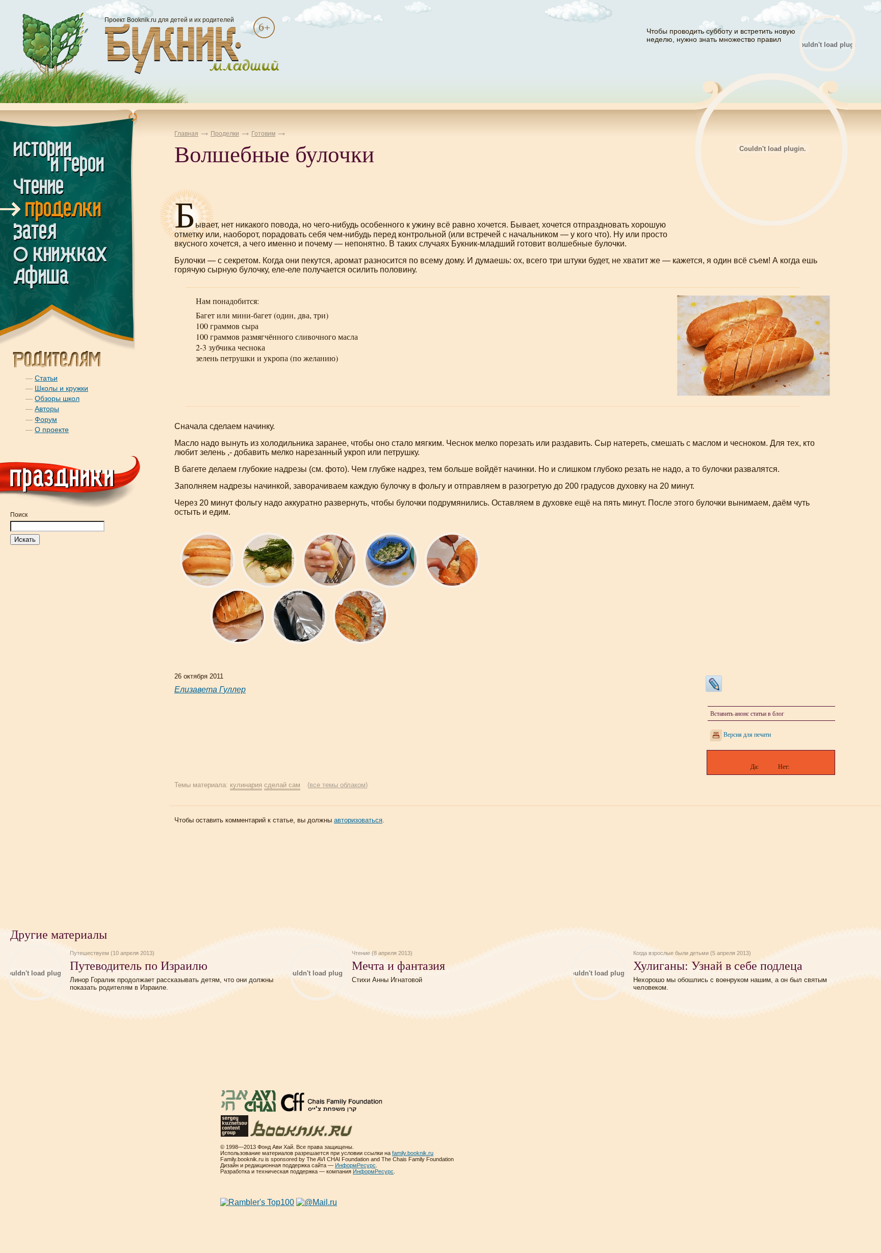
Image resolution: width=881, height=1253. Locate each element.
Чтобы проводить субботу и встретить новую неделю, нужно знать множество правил (720, 35)
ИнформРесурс (355, 1165)
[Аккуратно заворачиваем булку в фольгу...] (238, 641)
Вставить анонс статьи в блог (747, 713)
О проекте (52, 429)
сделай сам (282, 785)
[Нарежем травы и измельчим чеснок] (269, 585)
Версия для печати (747, 734)
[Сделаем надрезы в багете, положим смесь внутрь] (452, 585)
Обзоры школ (57, 398)
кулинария (246, 785)
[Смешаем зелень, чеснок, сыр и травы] (391, 585)
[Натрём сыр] (330, 585)
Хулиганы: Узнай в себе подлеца (717, 965)
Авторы (47, 409)
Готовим (263, 133)
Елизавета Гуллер (210, 689)
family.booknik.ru (412, 1153)
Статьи (46, 378)
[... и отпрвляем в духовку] (299, 641)
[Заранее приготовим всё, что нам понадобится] (207, 585)
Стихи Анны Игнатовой (387, 980)
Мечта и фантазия (398, 965)
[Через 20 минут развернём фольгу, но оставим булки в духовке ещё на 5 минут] (360, 641)
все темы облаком (337, 785)
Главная (186, 133)
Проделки (225, 133)
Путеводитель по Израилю (139, 965)
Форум (46, 419)
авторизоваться (358, 820)
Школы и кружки (61, 388)
